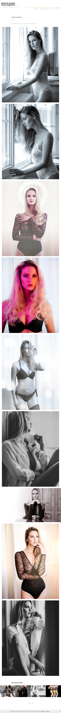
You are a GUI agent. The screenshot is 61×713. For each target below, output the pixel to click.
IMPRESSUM (42, 8)
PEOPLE (30, 7)
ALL (26, 7)
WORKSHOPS (47, 8)
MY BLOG (51, 8)
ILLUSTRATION (44, 7)
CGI (47, 7)
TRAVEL (50, 7)
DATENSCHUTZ (36, 8)
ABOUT (54, 7)
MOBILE (33, 7)
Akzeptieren (43, 711)
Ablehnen (48, 711)
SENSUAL (37, 7)
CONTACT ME (58, 7)
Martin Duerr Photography (8, 4)
